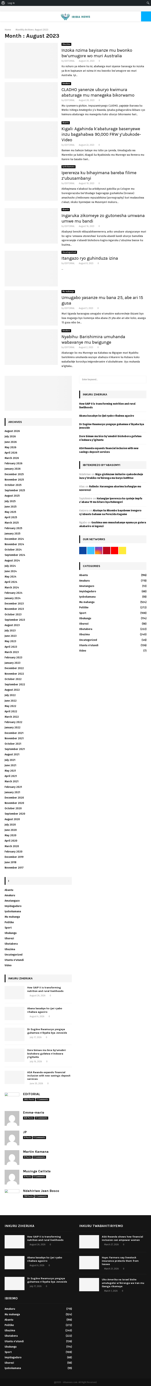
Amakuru (66, 84)
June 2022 (11, 700)
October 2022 (13, 679)
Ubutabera (11, 943)
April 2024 (11, 582)
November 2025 (14, 479)
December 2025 (14, 474)
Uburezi (9, 938)
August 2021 (12, 754)
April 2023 (11, 646)
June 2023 (11, 636)
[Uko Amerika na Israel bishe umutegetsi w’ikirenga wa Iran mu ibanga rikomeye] (89, 1284)
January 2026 (12, 468)
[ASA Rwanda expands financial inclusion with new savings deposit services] (14, 1077)
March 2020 (12, 846)
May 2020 (10, 835)
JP (25, 1132)
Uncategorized (69, 252)
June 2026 (11, 442)
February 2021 (13, 787)
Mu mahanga (68, 291)
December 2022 (14, 668)
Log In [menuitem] (11, 2)
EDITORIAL (69, 61)
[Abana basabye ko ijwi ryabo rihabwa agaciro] (14, 1013)
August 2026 (12, 431)
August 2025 (12, 495)
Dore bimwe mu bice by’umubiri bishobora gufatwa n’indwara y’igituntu (46, 1053)
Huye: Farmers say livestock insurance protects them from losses (120, 1261)
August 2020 (12, 819)
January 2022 (12, 727)
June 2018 (10, 862)
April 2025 (11, 517)
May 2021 (10, 770)
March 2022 (12, 716)
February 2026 (13, 463)
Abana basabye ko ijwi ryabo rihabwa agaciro (44, 1010)
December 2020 (14, 797)
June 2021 (10, 765)
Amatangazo (12, 900)
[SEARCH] (142, 379)
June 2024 (11, 571)
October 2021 (13, 743)
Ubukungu (11, 933)
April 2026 (11, 452)
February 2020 (13, 851)
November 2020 (14, 803)
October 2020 (13, 808)
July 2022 (10, 695)
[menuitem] (3, 3)
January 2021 (12, 792)
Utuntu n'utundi (14, 960)
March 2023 (12, 652)
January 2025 (12, 533)
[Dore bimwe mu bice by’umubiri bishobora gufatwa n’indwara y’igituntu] (14, 1055)
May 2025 (10, 512)
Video (8, 965)
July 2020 (10, 824)
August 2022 (12, 689)
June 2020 (11, 830)
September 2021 (15, 749)
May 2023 (10, 641)
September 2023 (15, 619)
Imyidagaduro (13, 906)
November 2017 (14, 867)
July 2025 (10, 501)
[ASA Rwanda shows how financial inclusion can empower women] (89, 1241)
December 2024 (14, 539)
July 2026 (10, 436)
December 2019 (14, 857)
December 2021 (14, 733)
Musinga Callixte (37, 1171)
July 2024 (10, 566)
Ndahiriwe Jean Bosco (41, 1191)
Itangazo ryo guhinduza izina (90, 258)
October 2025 (13, 485)
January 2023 (12, 662)
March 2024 (12, 587)
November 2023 (14, 609)
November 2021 (14, 738)
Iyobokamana (68, 167)
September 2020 (15, 813)
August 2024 (12, 560)
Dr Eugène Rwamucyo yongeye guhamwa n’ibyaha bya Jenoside (47, 1031)
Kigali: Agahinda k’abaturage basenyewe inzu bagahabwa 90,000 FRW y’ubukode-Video (101, 134)
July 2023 (10, 630)
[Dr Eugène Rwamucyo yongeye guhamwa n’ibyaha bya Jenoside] (14, 1034)
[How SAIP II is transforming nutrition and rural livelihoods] (14, 992)
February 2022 (13, 722)
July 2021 (10, 760)
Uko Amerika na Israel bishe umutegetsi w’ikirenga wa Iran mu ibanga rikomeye (123, 1283)
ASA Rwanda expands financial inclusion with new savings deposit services (48, 1076)
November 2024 (14, 544)
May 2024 (10, 576)
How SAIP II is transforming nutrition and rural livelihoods (45, 989)
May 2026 (10, 447)
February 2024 (13, 592)
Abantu (65, 123)
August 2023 (12, 625)
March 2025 (12, 522)
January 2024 (13, 598)
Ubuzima (66, 44)
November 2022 (14, 673)
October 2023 (13, 614)
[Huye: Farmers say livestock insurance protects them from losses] (89, 1262)
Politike (9, 922)
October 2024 (13, 549)
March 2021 (11, 781)
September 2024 (15, 555)
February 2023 (13, 657)
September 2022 (15, 684)
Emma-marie (33, 1112)
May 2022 (10, 706)
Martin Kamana (36, 1152)
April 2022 (11, 711)
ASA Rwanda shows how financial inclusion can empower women (122, 1238)
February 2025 (13, 528)
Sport (8, 927)
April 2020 (11, 840)
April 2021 (11, 776)
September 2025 (15, 490)
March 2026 (12, 458)
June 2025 (10, 506)
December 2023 (14, 603)
